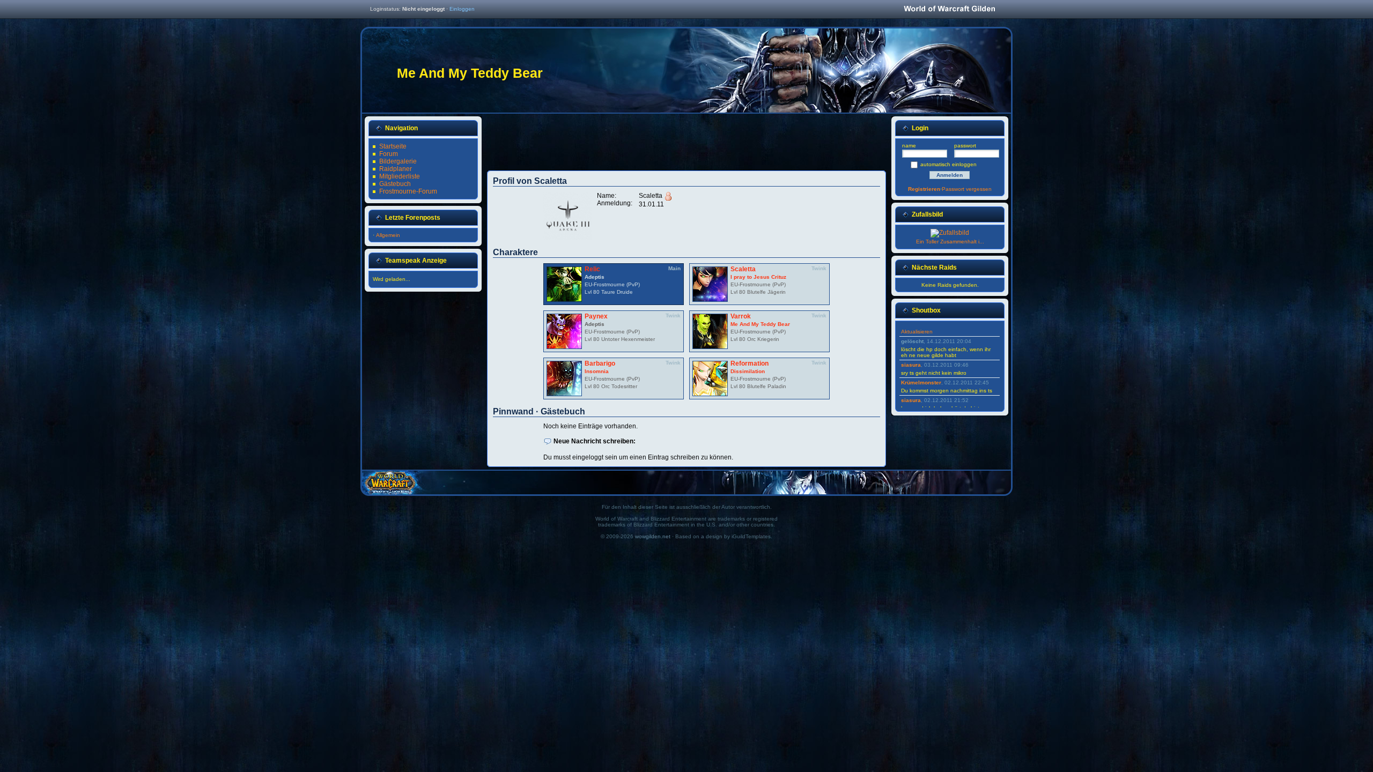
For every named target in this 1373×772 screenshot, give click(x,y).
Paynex (596, 316)
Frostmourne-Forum (408, 191)
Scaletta (743, 269)
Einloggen (462, 9)
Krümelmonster (921, 382)
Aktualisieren (917, 332)
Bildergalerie (398, 161)
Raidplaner (395, 169)
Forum (388, 154)
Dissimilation (747, 371)
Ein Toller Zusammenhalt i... (950, 241)
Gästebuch (395, 184)
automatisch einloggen (948, 164)
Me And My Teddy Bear (760, 324)
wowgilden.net (652, 536)
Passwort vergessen (967, 189)
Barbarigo (600, 363)
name (909, 146)
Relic (592, 269)
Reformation (749, 363)
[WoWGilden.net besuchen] (949, 9)
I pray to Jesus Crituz (758, 277)
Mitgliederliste (399, 176)
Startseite (393, 146)
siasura (911, 365)
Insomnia (597, 371)
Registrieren (924, 189)
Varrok (740, 316)
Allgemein (388, 235)
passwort (965, 146)
